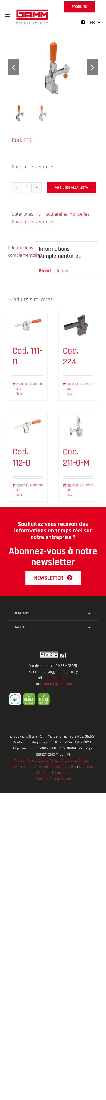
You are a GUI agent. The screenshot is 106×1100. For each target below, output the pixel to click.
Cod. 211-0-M (76, 457)
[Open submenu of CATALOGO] (89, 627)
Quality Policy (66, 766)
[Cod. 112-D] (27, 426)
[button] (8, 16)
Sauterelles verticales (33, 221)
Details (38, 384)
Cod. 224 (71, 356)
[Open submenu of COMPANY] (89, 613)
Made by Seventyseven (53, 778)
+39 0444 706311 (56, 678)
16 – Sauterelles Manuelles (63, 214)
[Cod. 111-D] (27, 325)
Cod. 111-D (27, 356)
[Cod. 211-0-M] (78, 426)
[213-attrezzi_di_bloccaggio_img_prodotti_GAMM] (53, 67)
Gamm (61, 271)
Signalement (62, 772)
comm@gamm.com (57, 683)
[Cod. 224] (78, 325)
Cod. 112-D (21, 457)
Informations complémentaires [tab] (20, 251)
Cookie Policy (48, 760)
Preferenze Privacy (75, 760)
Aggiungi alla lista (71, 187)
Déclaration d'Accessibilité (33, 766)
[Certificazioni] (53, 699)
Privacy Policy (25, 760)
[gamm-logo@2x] (32, 11)
